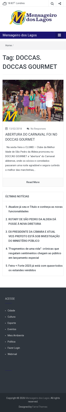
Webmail (12, 354)
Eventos (12, 329)
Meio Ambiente (16, 335)
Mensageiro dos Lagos (20, 35)
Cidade (11, 310)
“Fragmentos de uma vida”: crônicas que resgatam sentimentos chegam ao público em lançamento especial (34, 253)
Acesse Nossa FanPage (21, 366)
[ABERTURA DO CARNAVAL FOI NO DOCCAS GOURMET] (33, 100)
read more (33, 182)
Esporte (12, 323)
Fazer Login (14, 348)
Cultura (11, 316)
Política (11, 341)
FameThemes (39, 406)
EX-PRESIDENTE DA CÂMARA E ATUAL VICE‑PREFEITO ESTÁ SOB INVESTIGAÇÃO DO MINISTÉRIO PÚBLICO (34, 236)
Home (8, 45)
